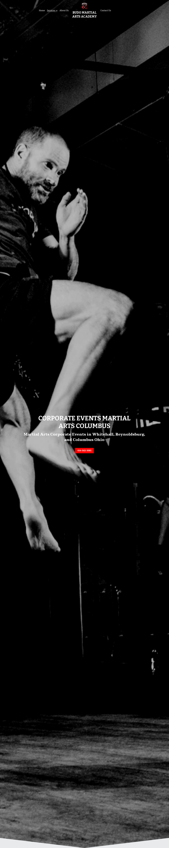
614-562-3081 (84, 450)
